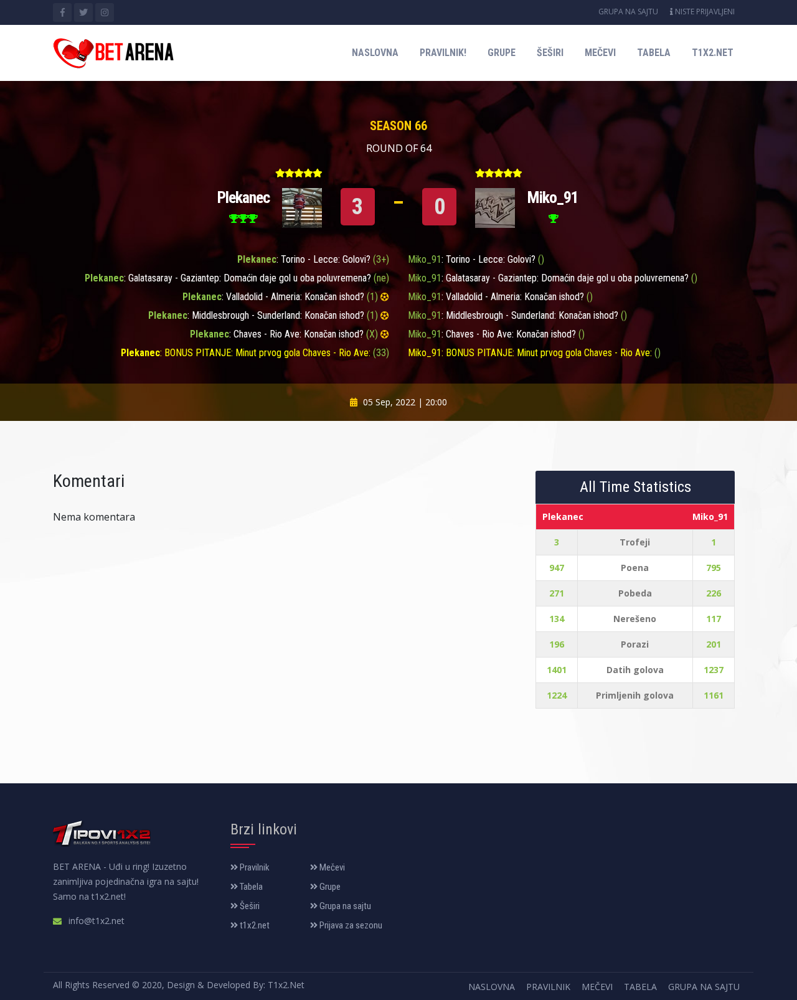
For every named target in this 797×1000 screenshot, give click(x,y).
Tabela (654, 53)
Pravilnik (254, 867)
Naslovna (375, 53)
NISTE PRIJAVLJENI (704, 11)
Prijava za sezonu (350, 925)
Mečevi (600, 53)
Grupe (502, 53)
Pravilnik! (443, 53)
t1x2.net (712, 53)
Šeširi (550, 53)
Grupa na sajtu (628, 11)
